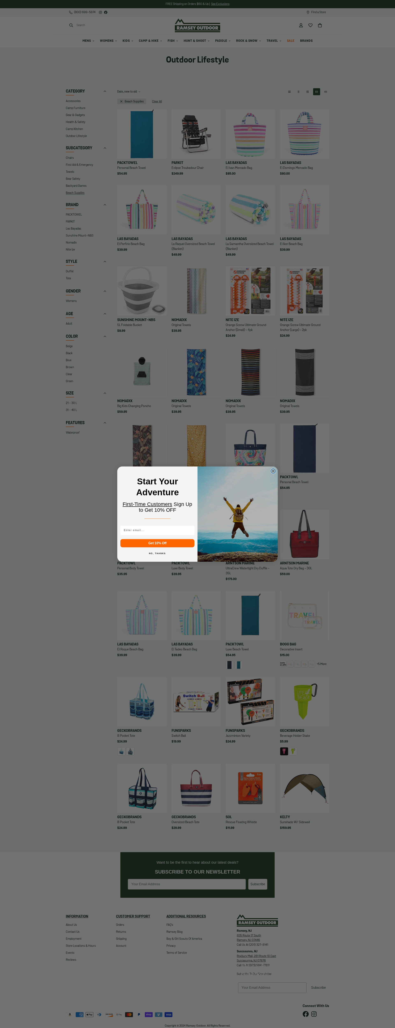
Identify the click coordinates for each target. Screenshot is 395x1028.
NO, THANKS (157, 553)
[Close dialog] (273, 471)
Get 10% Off (157, 543)
